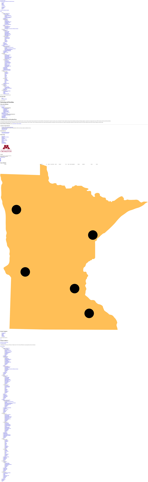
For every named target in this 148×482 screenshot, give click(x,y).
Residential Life (5, 433)
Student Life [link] (3, 53)
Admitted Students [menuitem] (5, 44)
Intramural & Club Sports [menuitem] (8, 57)
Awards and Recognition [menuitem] (8, 24)
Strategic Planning (7, 361)
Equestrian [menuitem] (6, 73)
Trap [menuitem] (5, 82)
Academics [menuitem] (3, 45)
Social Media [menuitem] (5, 88)
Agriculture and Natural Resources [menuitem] (9, 47)
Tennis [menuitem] (6, 76)
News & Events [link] (4, 84)
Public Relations (4, 115)
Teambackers (5, 457)
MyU (2, 8)
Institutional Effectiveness (8, 359)
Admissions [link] (3, 29)
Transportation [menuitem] (6, 66)
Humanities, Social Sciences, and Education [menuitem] (10, 48)
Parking (6, 390)
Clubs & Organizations (8, 414)
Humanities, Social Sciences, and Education (10, 402)
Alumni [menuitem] (4, 92)
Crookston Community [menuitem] (8, 17)
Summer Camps (5, 468)
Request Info (5, 394)
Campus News (5, 461)
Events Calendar (7, 415)
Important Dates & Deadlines (6, 435)
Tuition (6, 387)
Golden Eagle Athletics (8, 418)
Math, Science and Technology (8, 403)
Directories (3, 7)
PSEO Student (6, 380)
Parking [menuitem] (6, 41)
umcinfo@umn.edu (2, 157)
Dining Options (5, 432)
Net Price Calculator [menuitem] (7, 37)
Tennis (6, 444)
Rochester (3, 4)
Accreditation (6, 360)
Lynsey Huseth (14, 123)
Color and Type (5, 109)
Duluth (3, 3)
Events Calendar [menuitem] (7, 55)
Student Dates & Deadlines (8, 464)
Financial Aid (6, 385)
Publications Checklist (6, 110)
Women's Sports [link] (5, 71)
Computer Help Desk (4, 140)
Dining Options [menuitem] (5, 67)
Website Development (4, 117)
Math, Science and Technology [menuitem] (8, 49)
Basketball (6, 440)
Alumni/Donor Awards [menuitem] (6, 93)
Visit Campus (5, 395)
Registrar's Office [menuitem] (7, 65)
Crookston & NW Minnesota (6, 434)
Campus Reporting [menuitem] (7, 27)
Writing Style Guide (5, 111)
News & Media (4, 112)
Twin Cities (3, 5)
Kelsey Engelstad (19, 123)
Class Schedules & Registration (7, 407)
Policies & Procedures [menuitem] (7, 26)
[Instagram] (74, 159)
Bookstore (3, 137)
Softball (6, 443)
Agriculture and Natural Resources (9, 401)
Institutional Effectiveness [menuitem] (8, 21)
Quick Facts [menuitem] (6, 20)
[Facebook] (74, 158)
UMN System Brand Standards (5, 132)
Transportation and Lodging (8, 351)
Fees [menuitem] (5, 39)
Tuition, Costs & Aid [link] (5, 36)
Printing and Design (4, 114)
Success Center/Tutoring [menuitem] (8, 62)
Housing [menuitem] (6, 40)
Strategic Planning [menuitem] (7, 23)
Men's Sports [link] (5, 78)
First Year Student (7, 377)
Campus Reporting (7, 367)
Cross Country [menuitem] (6, 80)
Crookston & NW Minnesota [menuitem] (6, 69)
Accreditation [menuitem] (5, 51)
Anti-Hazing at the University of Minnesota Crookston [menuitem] (11, 28)
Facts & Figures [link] (5, 19)
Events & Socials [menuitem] (5, 91)
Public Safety (6, 368)
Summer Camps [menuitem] (5, 89)
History (4, 365)
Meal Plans (6, 389)
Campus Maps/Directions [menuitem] (8, 15)
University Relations (2, 105)
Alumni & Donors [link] (4, 90)
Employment (3, 138)
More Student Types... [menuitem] (7, 35)
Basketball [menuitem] (6, 72)
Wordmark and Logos (6, 108)
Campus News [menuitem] (5, 85)
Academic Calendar (7, 463)
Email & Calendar (4, 143)
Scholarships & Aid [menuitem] (7, 64)
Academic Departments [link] (6, 46)
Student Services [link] (5, 59)
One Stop (6, 354)
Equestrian (6, 441)
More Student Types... (7, 381)
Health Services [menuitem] (7, 60)
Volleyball (6, 445)
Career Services (7, 423)
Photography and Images (5, 113)
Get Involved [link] (5, 54)
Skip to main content (2, 0)
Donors (4, 474)
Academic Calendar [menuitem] (7, 87)
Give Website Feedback (3, 343)
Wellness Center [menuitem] (7, 58)
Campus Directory (7, 349)
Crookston (3, 2)
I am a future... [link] (5, 30)
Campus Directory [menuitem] (7, 14)
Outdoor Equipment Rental (8, 416)
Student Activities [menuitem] (7, 56)
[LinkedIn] (74, 160)
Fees (5, 388)
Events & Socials (5, 473)
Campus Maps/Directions (8, 350)
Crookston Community (8, 352)
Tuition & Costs (7, 358)
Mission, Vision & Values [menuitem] (6, 13)
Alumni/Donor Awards (6, 475)
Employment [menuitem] (5, 18)
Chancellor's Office (5, 356)
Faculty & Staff (4, 142)
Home (2, 98)
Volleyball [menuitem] (6, 77)
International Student (7, 379)
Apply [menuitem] (4, 42)
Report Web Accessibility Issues (4, 342)
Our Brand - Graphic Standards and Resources (7, 127)
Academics (3, 399)
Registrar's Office (7, 427)
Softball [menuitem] (6, 75)
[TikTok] (74, 161)
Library (3, 139)
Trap (5, 453)
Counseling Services (7, 424)
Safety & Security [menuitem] (5, 68)
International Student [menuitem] (7, 33)
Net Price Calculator (7, 386)
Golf (5, 442)
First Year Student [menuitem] (7, 31)
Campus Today (4, 6)
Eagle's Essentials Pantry (8, 428)
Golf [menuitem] (5, 74)
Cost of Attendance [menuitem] (7, 38)
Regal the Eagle (4, 116)
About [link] (2, 12)
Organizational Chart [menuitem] (7, 22)
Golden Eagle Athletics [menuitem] (6, 83)
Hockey (6, 452)
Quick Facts (3, 136)
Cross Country (6, 451)
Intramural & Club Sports (8, 417)
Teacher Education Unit (8, 404)
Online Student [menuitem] (7, 32)
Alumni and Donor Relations (6, 472)
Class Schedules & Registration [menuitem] (7, 50)
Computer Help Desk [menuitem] (7, 63)
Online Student (7, 378)
